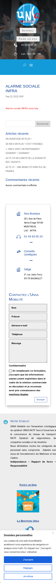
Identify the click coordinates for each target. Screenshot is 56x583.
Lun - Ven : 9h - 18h (31, 54)
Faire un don (28, 39)
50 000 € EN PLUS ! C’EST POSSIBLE (24, 144)
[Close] (53, 533)
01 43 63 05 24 (28, 45)
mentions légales (18, 394)
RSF (22, 96)
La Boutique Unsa (28, 520)
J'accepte (28, 559)
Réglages (28, 568)
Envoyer (41, 399)
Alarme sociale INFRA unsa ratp (22, 108)
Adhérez (28, 30)
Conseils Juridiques (30, 253)
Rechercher (43, 124)
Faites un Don (28, 484)
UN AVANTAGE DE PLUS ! (18, 138)
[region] (28, 556)
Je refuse (28, 576)
